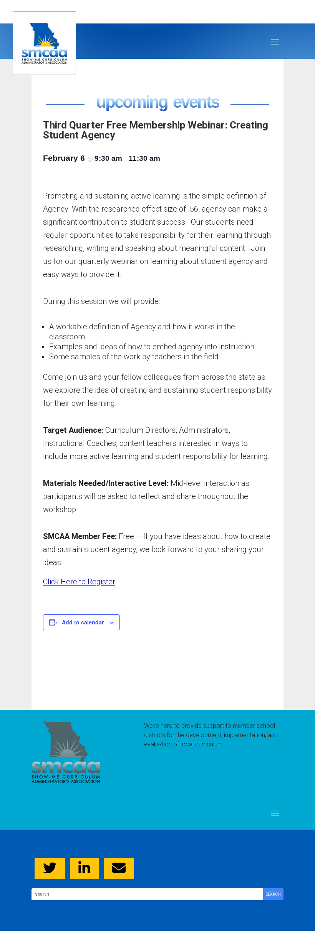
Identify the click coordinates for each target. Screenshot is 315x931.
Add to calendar (83, 622)
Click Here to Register (79, 581)
